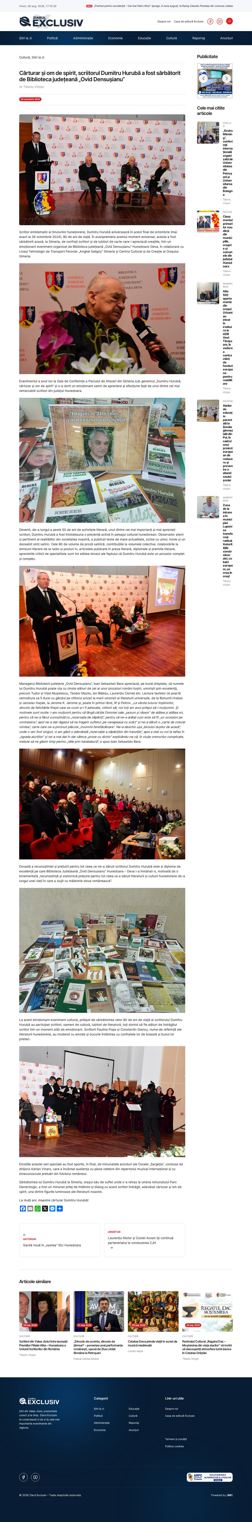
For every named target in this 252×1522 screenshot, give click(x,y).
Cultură (24, 61)
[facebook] (210, 25)
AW (229, 1498)
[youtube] (220, 25)
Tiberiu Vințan (33, 90)
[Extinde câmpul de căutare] (229, 24)
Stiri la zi (38, 61)
